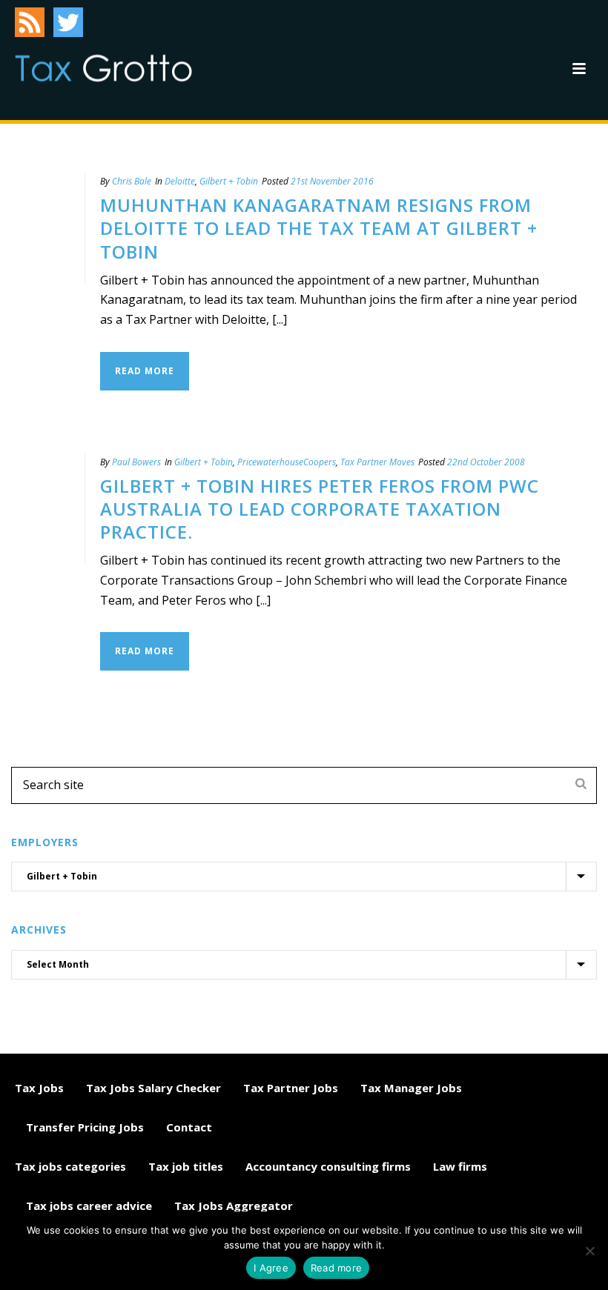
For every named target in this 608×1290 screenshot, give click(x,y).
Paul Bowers (136, 462)
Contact (189, 1127)
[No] (589, 1250)
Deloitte (180, 181)
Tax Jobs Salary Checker (153, 1087)
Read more (336, 1268)
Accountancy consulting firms (328, 1166)
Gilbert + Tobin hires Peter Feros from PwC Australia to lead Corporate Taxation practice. (319, 508)
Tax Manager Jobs (411, 1087)
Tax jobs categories (70, 1166)
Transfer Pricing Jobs (85, 1127)
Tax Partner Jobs (290, 1087)
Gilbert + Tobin (228, 181)
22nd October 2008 (486, 462)
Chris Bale (131, 181)
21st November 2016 (332, 181)
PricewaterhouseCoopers (286, 462)
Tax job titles (185, 1166)
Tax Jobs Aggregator (233, 1205)
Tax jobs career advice (89, 1205)
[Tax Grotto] (103, 68)
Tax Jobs (39, 1087)
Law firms (460, 1166)
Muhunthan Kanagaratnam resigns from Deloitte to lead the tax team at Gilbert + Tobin (319, 228)
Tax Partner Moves (377, 462)
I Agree (271, 1268)
